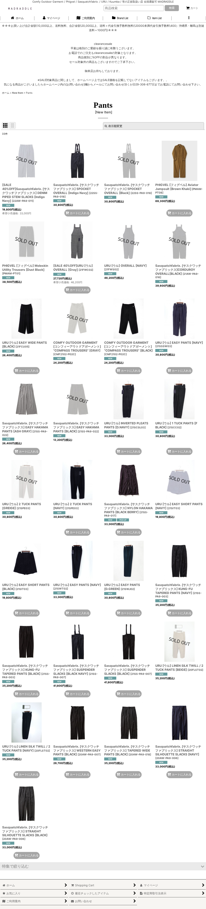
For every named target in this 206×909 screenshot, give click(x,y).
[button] (189, 18)
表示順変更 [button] (115, 126)
